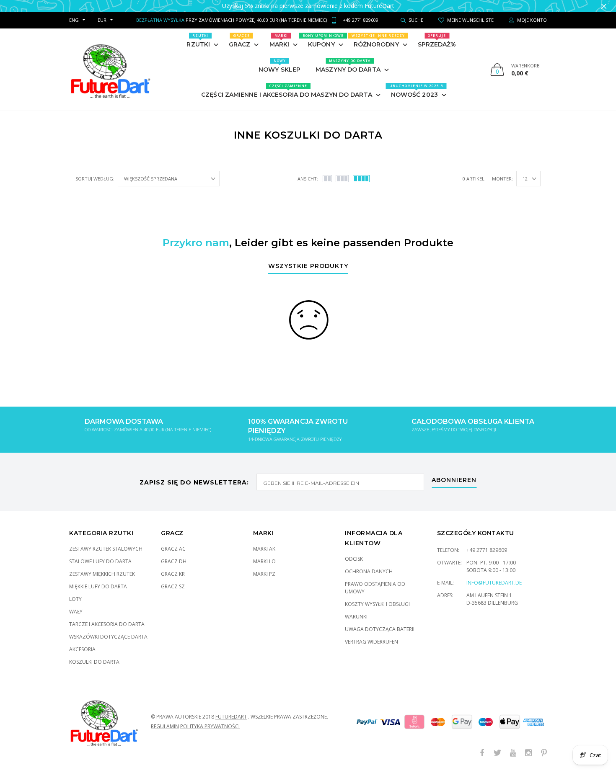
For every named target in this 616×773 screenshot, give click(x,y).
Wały (76, 611)
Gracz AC (173, 548)
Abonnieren (454, 480)
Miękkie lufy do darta (98, 586)
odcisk (354, 558)
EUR (102, 20)
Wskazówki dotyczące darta (108, 636)
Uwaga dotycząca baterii (379, 629)
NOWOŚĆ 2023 (416, 90)
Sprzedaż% (437, 40)
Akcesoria (82, 649)
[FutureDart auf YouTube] (513, 753)
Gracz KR (173, 573)
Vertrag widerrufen (371, 641)
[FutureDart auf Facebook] (482, 753)
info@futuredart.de (494, 582)
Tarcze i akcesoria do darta (107, 624)
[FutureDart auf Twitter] (497, 753)
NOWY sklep (279, 65)
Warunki (356, 616)
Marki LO (264, 561)
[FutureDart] (110, 69)
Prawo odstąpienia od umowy (375, 587)
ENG (74, 20)
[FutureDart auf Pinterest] (544, 753)
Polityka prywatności (210, 726)
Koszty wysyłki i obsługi (377, 604)
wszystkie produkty (308, 266)
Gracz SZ (173, 586)
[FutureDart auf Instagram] (528, 753)
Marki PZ (264, 573)
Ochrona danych (369, 571)
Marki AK (264, 548)
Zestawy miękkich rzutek (102, 573)
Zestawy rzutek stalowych (105, 548)
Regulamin (165, 726)
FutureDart (231, 716)
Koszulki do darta (94, 661)
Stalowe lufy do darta (100, 561)
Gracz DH (173, 561)
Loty (75, 599)
